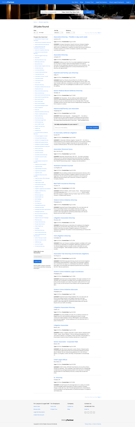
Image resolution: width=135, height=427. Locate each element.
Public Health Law (39, 226)
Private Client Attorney (40, 221)
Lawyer (36, 158)
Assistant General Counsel (63, 165)
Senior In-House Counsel (40, 240)
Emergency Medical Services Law (42, 86)
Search (88, 12)
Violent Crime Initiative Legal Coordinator (69, 271)
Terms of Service (97, 424)
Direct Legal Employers (116, 2)
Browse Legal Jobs (43, 22)
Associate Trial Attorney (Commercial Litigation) (71, 254)
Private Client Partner (40, 224)
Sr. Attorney (58, 377)
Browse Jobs (45, 15)
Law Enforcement (39, 152)
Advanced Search (89, 15)
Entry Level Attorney (39, 93)
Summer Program (39, 244)
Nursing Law (37, 201)
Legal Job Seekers (101, 2)
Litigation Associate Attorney (64, 218)
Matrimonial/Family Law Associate (66, 108)
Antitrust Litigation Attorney (41, 55)
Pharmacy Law (38, 219)
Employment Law (39, 88)
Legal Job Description (39, 412)
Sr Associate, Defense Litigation (65, 133)
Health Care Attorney (40, 126)
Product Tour (89, 2)
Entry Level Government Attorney (42, 95)
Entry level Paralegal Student (41, 105)
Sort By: (56, 30)
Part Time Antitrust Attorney (41, 213)
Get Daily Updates (92, 127)
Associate (37, 57)
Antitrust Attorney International (42, 44)
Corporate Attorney (39, 74)
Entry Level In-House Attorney (41, 97)
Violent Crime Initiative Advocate (66, 289)
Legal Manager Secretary (41, 168)
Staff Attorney (38, 242)
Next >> (99, 32)
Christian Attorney (39, 68)
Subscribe (37, 261)
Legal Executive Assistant (40, 164)
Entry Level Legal (39, 101)
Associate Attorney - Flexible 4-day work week (70, 37)
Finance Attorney (39, 115)
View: (35, 30)
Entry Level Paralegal (39, 103)
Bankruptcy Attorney (40, 61)
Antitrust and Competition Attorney (43, 42)
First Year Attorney (39, 118)
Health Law (37, 128)
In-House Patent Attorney (41, 138)
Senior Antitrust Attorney (40, 232)
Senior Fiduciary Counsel (40, 237)
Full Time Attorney (39, 122)
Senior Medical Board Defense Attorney (68, 91)
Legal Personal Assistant (40, 170)
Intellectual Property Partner (41, 142)
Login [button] (128, 2)
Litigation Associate (61, 325)
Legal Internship (38, 166)
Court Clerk (37, 82)
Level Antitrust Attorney (40, 184)
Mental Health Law (39, 196)
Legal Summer (38, 180)
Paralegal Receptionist (40, 205)
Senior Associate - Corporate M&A (66, 342)
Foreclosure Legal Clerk (40, 120)
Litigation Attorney (39, 186)
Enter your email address (61, 127)
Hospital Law (38, 130)
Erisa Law (37, 109)
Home (35, 22)
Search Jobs (37, 406)
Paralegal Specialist (39, 207)
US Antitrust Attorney (40, 246)
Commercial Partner (39, 70)
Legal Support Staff (39, 182)
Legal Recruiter (38, 172)
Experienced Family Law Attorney (66, 73)
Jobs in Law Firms (39, 148)
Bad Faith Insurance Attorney (64, 183)
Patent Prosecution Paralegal (41, 217)
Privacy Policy (88, 424)
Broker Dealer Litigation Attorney (42, 65)
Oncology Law (38, 203)
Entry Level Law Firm (39, 99)
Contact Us (70, 406)
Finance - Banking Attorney (41, 113)
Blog (81, 2)
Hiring (8, 2)
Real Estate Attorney (39, 230)
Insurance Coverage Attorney (41, 140)
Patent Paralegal (39, 215)
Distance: (68, 30)
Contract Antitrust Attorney (41, 72)
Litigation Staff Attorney (40, 190)
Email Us (86, 409)
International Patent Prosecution (42, 146)
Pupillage (37, 228)
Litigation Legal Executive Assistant (43, 188)
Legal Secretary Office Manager (42, 178)
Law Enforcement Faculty (41, 156)
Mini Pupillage (38, 199)
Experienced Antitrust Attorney (42, 111)
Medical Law (38, 192)
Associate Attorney (61, 55)
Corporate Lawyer (39, 78)
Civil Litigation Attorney (62, 236)
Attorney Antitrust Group (40, 59)
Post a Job (53, 406)
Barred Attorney (38, 63)
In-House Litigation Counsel (41, 136)
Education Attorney (39, 84)
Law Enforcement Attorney (41, 154)
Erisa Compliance (39, 107)
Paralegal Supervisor (39, 211)
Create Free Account (39, 415)
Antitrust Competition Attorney (42, 50)
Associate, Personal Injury (63, 149)
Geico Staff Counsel (39, 124)
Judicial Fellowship (39, 150)
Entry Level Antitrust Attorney (41, 90)
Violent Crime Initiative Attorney (65, 200)
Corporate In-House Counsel (41, 76)
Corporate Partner (39, 80)
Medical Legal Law (39, 194)
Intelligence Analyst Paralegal (41, 144)
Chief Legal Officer (60, 360)
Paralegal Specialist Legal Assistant (43, 209)
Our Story (75, 2)
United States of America (77, 15)
